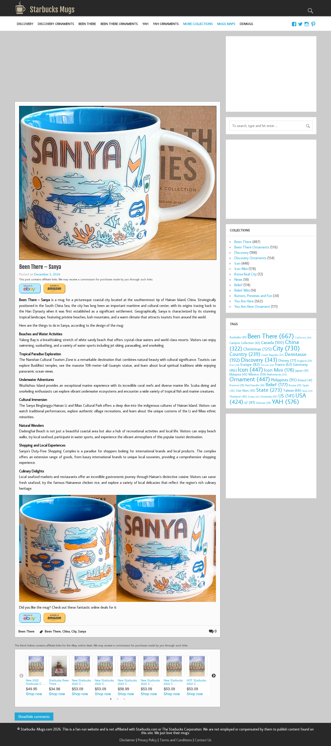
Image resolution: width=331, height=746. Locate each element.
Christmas (257, 349)
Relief (238, 285)
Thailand (238, 396)
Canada (272, 342)
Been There (87, 24)
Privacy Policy (147, 740)
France (283, 364)
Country (245, 354)
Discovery (25, 24)
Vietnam (263, 402)
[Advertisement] (117, 67)
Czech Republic (272, 355)
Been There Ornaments (119, 24)
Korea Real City (245, 274)
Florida (267, 364)
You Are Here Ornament (252, 306)
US (287, 396)
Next (213, 676)
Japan (301, 371)
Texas (307, 390)
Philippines (284, 379)
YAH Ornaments (166, 24)
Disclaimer (127, 740)
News (238, 279)
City (74, 631)
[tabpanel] (37, 676)
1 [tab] (111, 699)
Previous (21, 676)
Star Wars (245, 390)
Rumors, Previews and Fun (253, 295)
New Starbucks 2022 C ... (81, 682)
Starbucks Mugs (52, 9)
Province (236, 385)
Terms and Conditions (176, 740)
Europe (250, 364)
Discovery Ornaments (56, 24)
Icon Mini (241, 268)
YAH (145, 24)
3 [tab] (124, 699)
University (269, 396)
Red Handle (255, 385)
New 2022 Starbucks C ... (35, 682)
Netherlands (277, 374)
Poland (305, 380)
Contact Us (203, 740)
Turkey (254, 396)
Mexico (257, 374)
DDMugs (246, 24)
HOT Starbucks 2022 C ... (196, 682)
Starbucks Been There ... (59, 682)
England (304, 360)
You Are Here (244, 301)
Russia (295, 385)
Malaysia (238, 374)
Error (234, 364)
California (303, 337)
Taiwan (292, 390)
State (269, 389)
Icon (237, 263)
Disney (287, 360)
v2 (249, 402)
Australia (238, 337)
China (66, 631)
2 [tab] (117, 699)
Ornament (249, 379)
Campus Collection (244, 343)
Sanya (82, 631)
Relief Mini (242, 290)
